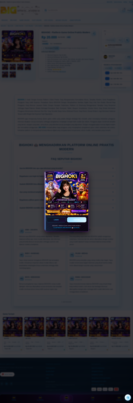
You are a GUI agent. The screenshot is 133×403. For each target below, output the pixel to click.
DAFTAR (77, 220)
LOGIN (56, 220)
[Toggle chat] (128, 397)
